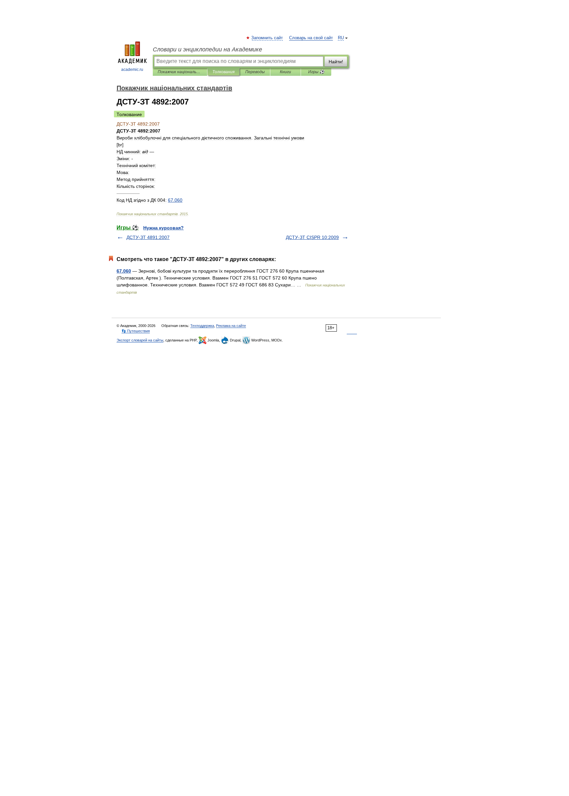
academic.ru (132, 69)
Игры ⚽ (316, 72)
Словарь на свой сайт (311, 38)
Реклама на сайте (231, 326)
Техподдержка (202, 326)
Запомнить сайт (267, 38)
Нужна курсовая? (163, 227)
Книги (285, 72)
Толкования (223, 72)
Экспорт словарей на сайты (140, 340)
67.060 (124, 271)
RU (341, 38)
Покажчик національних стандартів (180, 72)
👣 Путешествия (136, 331)
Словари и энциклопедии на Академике (207, 49)
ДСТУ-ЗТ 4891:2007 (148, 237)
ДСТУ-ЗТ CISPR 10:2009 (312, 237)
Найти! (336, 61)
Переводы (255, 72)
